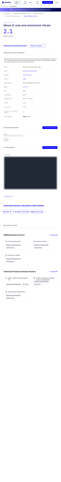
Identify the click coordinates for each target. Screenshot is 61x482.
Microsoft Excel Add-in (23, 211)
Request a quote (37, 46)
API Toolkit (37, 2)
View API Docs (7, 196)
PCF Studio (27, 2)
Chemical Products (38, 13)
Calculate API (8, 211)
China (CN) (25, 86)
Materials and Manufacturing (21, 13)
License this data (47, 2)
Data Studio (16, 2)
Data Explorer (7, 13)
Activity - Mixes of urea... (13, 16)
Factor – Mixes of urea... (30, 16)
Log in (56, 2)
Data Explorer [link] (13, 6)
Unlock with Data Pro (51, 127)
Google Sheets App (37, 211)
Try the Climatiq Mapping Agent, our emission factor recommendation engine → (31, 9)
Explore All (54, 235)
